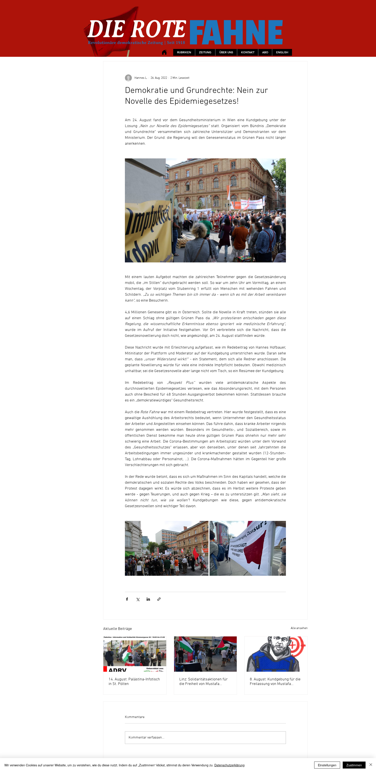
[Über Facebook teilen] (127, 599)
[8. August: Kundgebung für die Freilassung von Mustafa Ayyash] (276, 654)
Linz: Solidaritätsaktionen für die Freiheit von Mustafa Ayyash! (203, 681)
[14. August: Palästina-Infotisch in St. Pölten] (134, 654)
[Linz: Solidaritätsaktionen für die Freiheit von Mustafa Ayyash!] (205, 654)
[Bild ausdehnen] (166, 548)
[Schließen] (370, 765)
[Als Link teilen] (159, 599)
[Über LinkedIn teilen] (148, 599)
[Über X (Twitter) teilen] (138, 599)
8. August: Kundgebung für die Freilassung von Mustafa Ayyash (275, 681)
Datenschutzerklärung (229, 765)
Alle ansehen (299, 628)
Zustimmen (354, 765)
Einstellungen (327, 765)
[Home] (164, 52)
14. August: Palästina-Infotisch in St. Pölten (134, 681)
